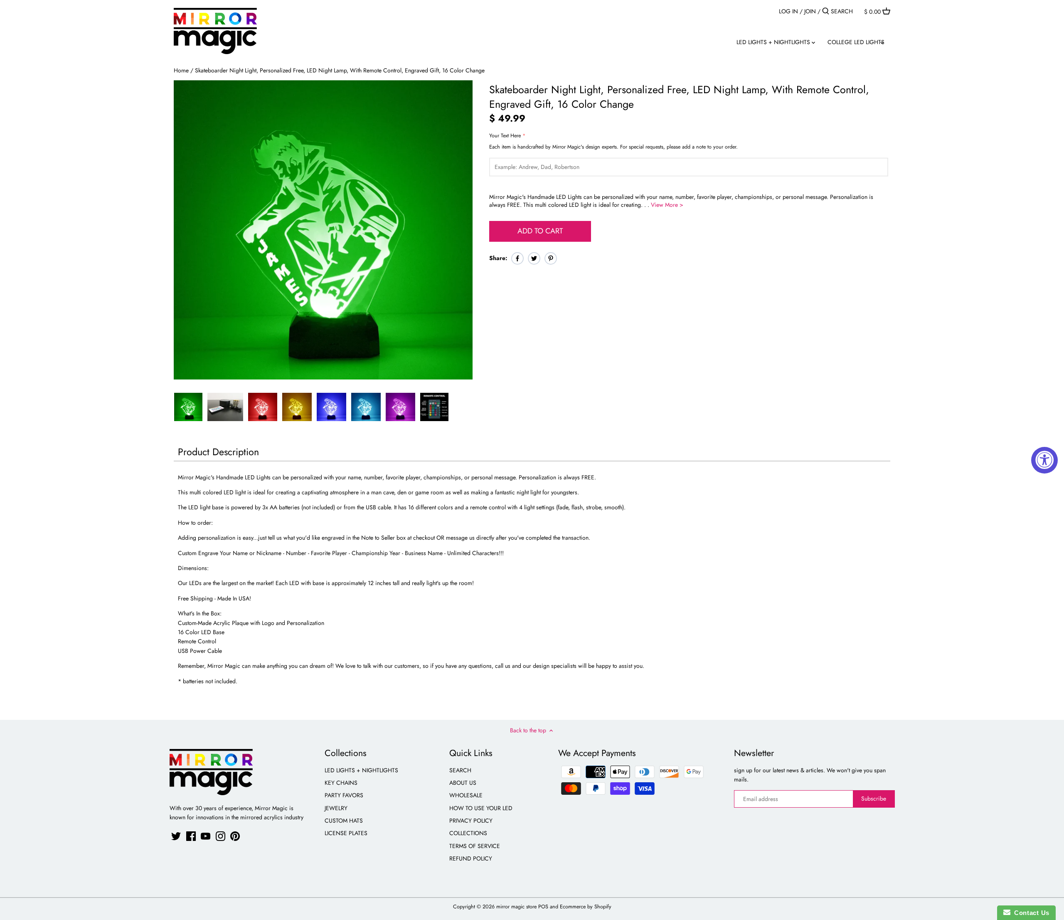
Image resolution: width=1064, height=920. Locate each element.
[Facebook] (191, 836)
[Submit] (825, 11)
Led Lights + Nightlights (361, 770)
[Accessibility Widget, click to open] (1044, 460)
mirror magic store (516, 906)
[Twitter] (176, 836)
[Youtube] (205, 836)
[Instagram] (220, 836)
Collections (468, 833)
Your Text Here (505, 136)
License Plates (346, 833)
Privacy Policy (471, 820)
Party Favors (344, 795)
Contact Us (1029, 912)
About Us (462, 783)
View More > (667, 205)
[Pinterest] (235, 836)
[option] (188, 407)
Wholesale (466, 795)
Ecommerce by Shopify (585, 906)
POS (543, 906)
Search (460, 770)
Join (810, 11)
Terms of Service (474, 846)
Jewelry (336, 808)
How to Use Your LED (480, 808)
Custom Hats (344, 820)
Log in (788, 11)
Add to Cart (540, 231)
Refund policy (470, 858)
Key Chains (341, 783)
